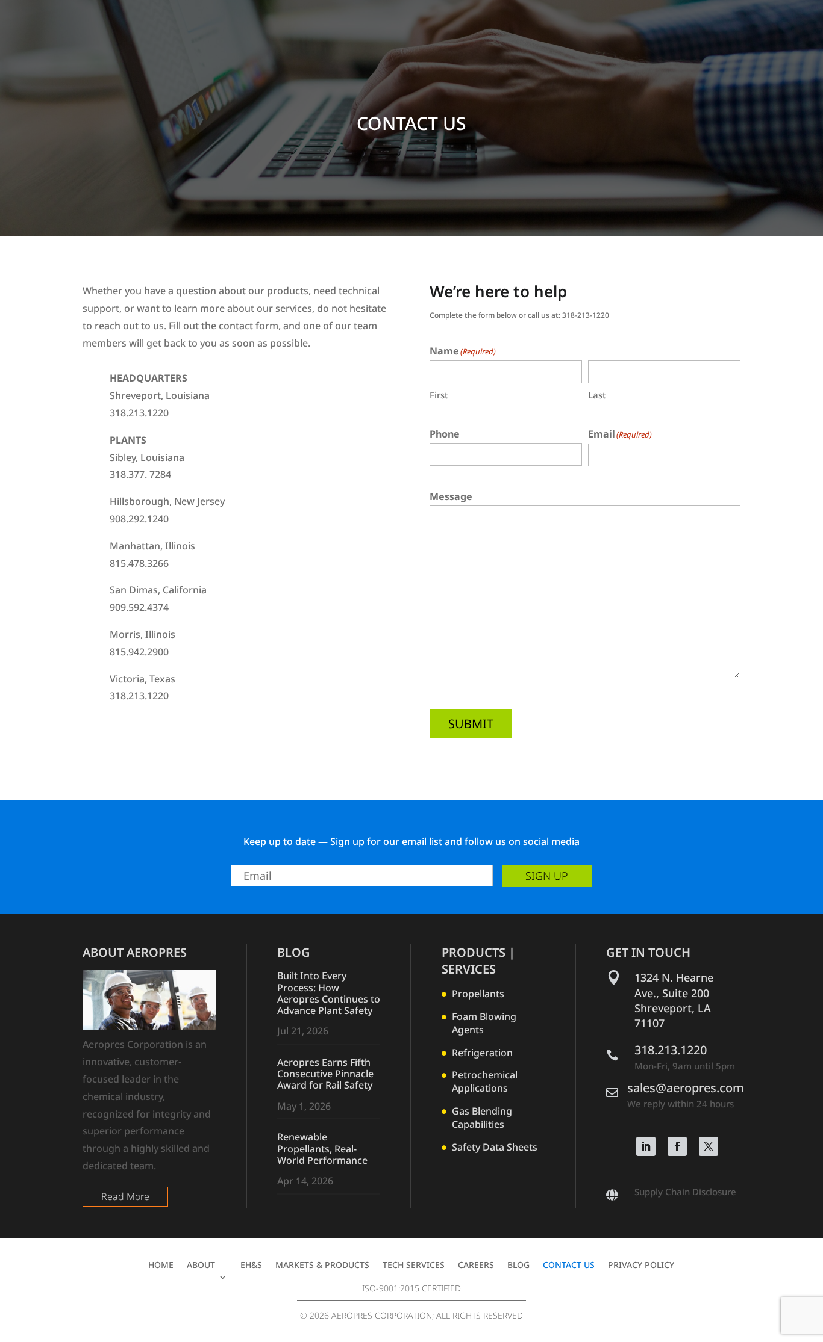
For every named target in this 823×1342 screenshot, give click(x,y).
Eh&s (251, 1265)
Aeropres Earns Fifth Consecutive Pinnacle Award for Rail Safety (325, 1074)
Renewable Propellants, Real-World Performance (322, 1148)
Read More (125, 1196)
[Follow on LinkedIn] (646, 1146)
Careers (476, 1265)
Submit (470, 724)
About (201, 1265)
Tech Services (414, 1265)
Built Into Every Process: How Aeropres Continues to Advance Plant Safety (328, 993)
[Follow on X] (708, 1146)
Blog (518, 1265)
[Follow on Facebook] (677, 1146)
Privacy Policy (641, 1265)
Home (161, 1265)
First (439, 395)
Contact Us (569, 1265)
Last (597, 395)
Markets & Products (322, 1265)
